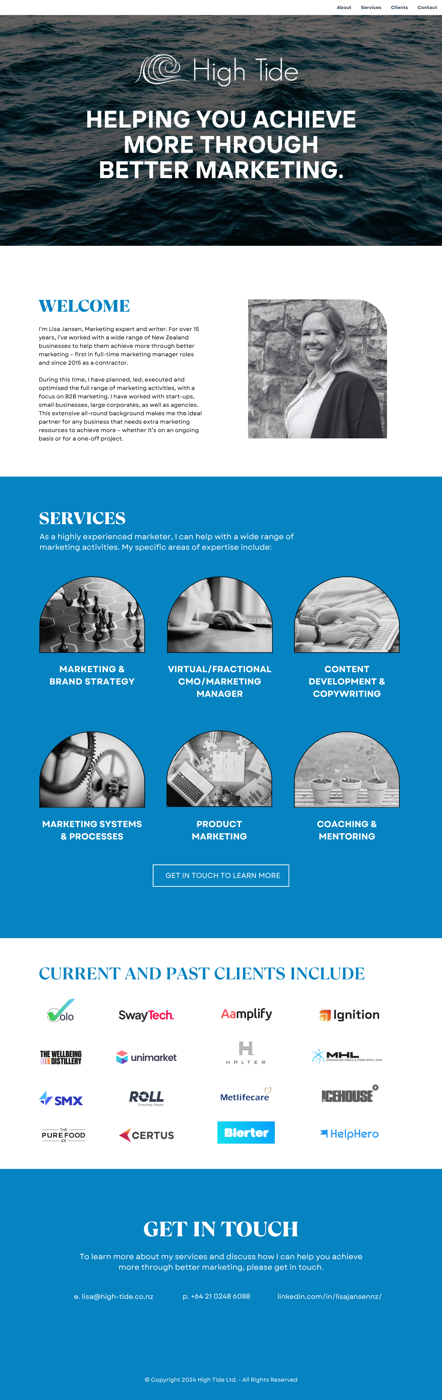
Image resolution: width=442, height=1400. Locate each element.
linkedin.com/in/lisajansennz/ (330, 1297)
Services (371, 7)
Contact (427, 7)
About (344, 7)
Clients (399, 7)
